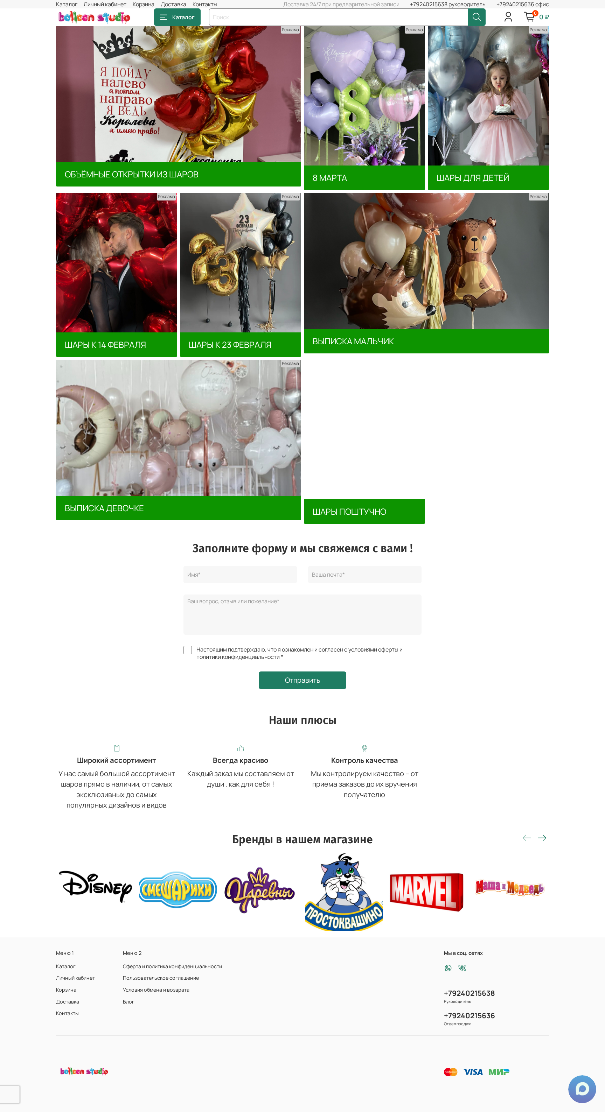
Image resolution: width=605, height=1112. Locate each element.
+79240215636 (469, 1015)
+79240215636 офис (522, 4)
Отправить (302, 680)
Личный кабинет (105, 4)
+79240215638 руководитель (448, 4)
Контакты (205, 4)
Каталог (66, 4)
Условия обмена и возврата (156, 989)
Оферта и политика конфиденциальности (172, 966)
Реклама (290, 30)
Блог (128, 1001)
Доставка (173, 4)
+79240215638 (469, 993)
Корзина (143, 4)
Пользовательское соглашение (161, 977)
